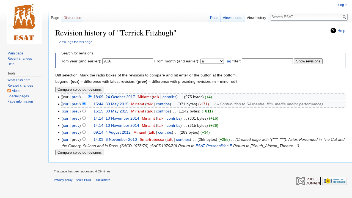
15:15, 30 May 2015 (111, 111)
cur (65, 104)
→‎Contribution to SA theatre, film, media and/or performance (268, 104)
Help (341, 30)
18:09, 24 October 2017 (114, 97)
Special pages (18, 96)
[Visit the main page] (24, 22)
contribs (169, 97)
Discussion (72, 18)
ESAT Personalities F (214, 146)
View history (256, 18)
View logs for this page (75, 42)
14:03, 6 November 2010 (115, 139)
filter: (233, 61)
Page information (20, 101)
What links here (19, 80)
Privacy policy (63, 180)
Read (214, 18)
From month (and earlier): (176, 61)
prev (75, 97)
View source (232, 18)
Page (55, 18)
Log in (343, 5)
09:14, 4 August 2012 (112, 132)
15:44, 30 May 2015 (111, 104)
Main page (15, 53)
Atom (16, 91)
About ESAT (84, 180)
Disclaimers (102, 180)
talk (156, 97)
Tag (228, 61)
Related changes (20, 85)
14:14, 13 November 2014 (116, 118)
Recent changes (19, 59)
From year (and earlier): (80, 61)
